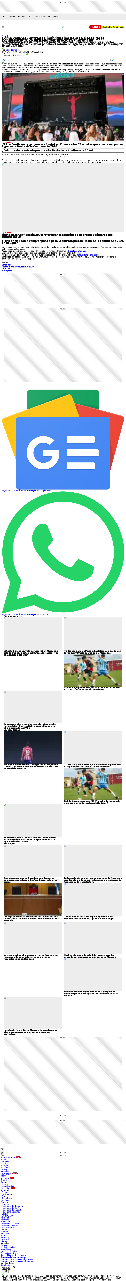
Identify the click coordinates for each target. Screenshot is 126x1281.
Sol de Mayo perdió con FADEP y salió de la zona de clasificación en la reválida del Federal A (92, 688)
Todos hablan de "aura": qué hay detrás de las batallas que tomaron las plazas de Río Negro (89, 917)
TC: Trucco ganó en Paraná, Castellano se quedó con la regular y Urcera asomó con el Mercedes (92, 652)
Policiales (5, 1218)
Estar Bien (7, 1188)
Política (4, 1159)
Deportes (5, 1180)
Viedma (56, 16)
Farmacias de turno (9, 1253)
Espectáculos (8, 1186)
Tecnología (7, 1198)
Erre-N (5, 1184)
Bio (3, 1196)
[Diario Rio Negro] (3, 1274)
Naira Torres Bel (13, 50)
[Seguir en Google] (3, 61)
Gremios (5, 1161)
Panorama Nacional (11, 1212)
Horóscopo (7, 1194)
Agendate (7, 1178)
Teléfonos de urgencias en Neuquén (17, 1261)
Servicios (5, 1171)
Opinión (4, 1202)
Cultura (4, 1182)
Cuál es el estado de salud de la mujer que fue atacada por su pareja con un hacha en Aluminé (90, 956)
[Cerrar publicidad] (2, 1149)
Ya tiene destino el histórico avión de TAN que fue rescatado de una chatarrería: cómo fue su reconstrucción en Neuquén (31, 957)
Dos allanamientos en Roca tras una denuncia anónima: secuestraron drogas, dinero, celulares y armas (31, 880)
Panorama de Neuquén (12, 1206)
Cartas (5, 1214)
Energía (4, 1165)
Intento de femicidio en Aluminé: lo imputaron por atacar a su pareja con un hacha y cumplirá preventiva (31, 1032)
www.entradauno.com (87, 255)
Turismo (4, 1169)
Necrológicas (6, 1249)
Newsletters (9, 1174)
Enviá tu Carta (8, 1216)
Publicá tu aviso (8, 1247)
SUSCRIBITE (113, 27)
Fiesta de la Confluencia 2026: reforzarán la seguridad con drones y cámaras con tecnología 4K (57, 235)
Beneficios (5, 1265)
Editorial (5, 1204)
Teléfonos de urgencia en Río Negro (17, 1259)
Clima (4, 1192)
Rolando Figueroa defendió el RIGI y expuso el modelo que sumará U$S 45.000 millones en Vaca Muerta (91, 993)
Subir (5, 1271)
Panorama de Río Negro (13, 1208)
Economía (5, 1167)
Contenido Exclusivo (10, 1224)
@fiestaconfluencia (77, 251)
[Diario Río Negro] (63, 27)
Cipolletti (47, 16)
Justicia (5, 1163)
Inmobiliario (6, 1222)
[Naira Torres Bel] (3, 48)
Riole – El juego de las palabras (15, 1255)
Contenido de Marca (10, 1226)
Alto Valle (5, 1233)
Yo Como (5, 1200)
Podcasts (5, 1220)
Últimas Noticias (10, 1157)
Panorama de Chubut (11, 1210)
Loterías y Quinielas (9, 1251)
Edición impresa (8, 1227)
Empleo (4, 1245)
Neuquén (21, 16)
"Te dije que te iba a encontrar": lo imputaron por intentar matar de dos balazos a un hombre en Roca (32, 917)
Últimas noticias (9, 16)
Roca (29, 16)
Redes (3, 1176)
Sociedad (6, 36)
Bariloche (37, 16)
